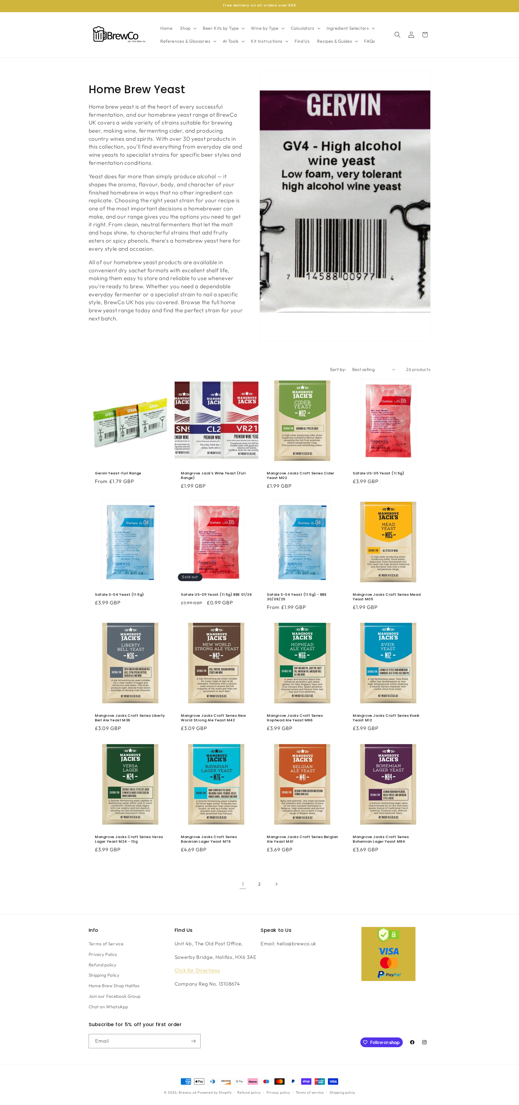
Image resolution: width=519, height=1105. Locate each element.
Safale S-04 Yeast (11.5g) (119, 594)
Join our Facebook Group (115, 996)
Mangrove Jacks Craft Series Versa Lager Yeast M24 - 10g (129, 839)
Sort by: (338, 369)
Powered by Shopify (215, 1092)
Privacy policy (278, 1092)
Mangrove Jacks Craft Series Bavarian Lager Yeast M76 (209, 839)
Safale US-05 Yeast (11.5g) (378, 473)
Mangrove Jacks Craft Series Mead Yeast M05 (387, 597)
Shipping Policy (104, 975)
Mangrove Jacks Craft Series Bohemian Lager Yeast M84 (381, 839)
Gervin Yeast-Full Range (118, 473)
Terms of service (310, 1092)
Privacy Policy (103, 954)
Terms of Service (106, 943)
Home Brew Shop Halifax (114, 985)
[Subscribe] (193, 1041)
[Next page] (276, 884)
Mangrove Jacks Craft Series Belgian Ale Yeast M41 (302, 839)
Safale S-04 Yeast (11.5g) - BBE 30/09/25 (297, 597)
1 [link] (243, 884)
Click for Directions (197, 970)
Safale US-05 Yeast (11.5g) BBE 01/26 (216, 594)
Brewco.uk (188, 1092)
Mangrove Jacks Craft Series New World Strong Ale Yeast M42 (213, 718)
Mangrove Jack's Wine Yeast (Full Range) (213, 476)
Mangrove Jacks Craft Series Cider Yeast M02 (300, 476)
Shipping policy (342, 1092)
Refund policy (103, 964)
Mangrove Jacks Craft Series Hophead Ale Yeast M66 (295, 718)
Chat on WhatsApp (108, 1006)
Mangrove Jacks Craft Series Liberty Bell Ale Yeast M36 (130, 718)
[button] (187, 28)
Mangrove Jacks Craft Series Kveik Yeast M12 (386, 718)
